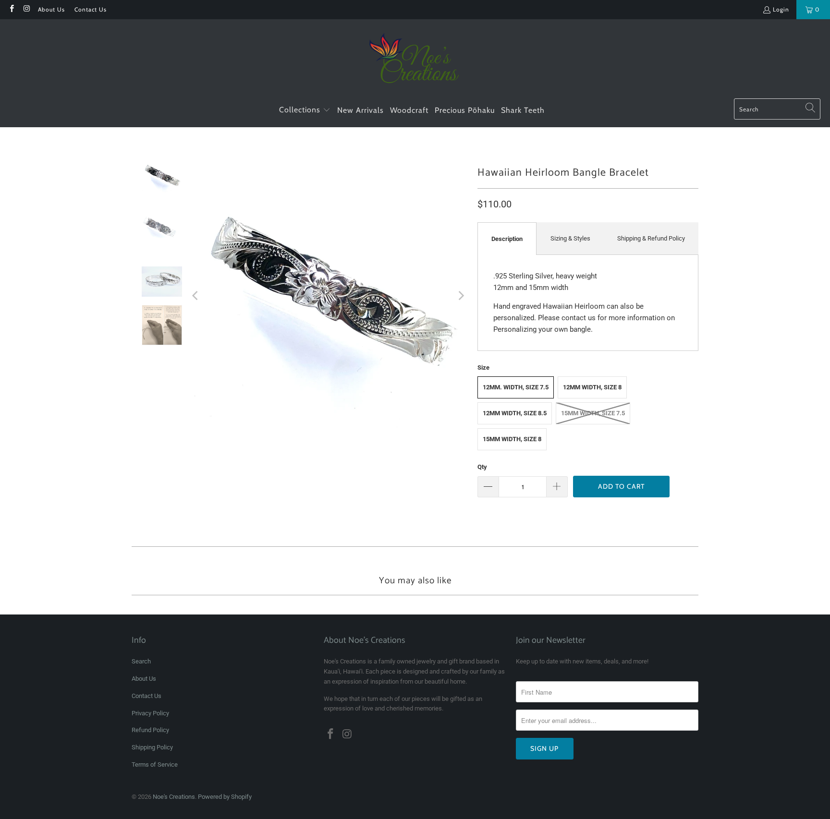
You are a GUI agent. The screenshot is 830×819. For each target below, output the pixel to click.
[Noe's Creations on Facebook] (11, 9)
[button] (304, 110)
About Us (51, 9)
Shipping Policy (152, 747)
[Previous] (196, 295)
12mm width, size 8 (592, 387)
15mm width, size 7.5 (593, 413)
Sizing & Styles (570, 238)
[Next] (460, 295)
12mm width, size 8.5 (515, 413)
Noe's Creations (174, 796)
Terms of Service (155, 764)
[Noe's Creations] (415, 61)
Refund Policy (150, 730)
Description (507, 238)
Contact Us (90, 9)
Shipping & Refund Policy (651, 238)
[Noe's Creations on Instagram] (26, 9)
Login (781, 9)
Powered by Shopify (225, 796)
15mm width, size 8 (512, 439)
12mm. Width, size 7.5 (516, 387)
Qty (482, 466)
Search (141, 661)
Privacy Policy (150, 713)
